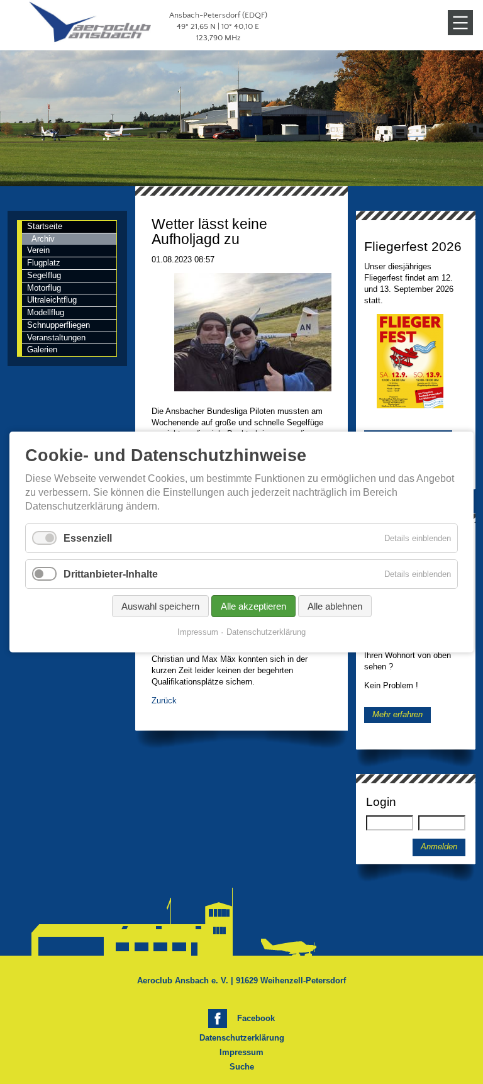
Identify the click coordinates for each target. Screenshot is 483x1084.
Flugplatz (43, 262)
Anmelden (439, 846)
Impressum (241, 1052)
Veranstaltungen (56, 337)
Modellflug (45, 312)
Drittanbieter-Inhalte (111, 574)
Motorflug (44, 288)
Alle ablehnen (335, 606)
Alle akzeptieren (253, 606)
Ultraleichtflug (52, 300)
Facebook (256, 1018)
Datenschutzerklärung (241, 1037)
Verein (38, 250)
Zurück (164, 700)
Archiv (43, 238)
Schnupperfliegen (58, 325)
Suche (242, 1066)
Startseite (44, 226)
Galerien (42, 349)
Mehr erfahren (397, 715)
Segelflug (44, 275)
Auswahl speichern (160, 606)
